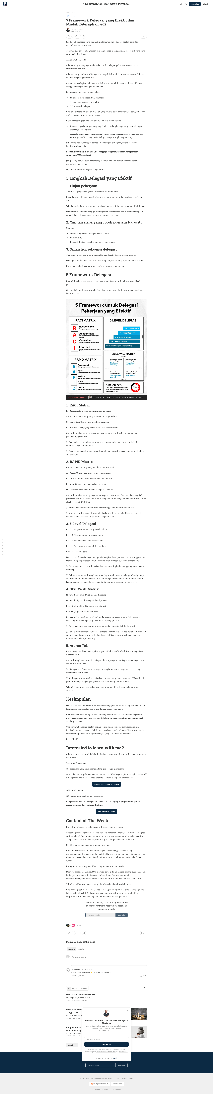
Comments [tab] (71, 949)
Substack (95, 1089)
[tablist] (75, 949)
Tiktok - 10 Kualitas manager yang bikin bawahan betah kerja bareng (98, 884)
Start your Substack (100, 1084)
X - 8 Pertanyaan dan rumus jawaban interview (88, 845)
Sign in (206, 4)
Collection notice (127, 1078)
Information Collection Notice (106, 1052)
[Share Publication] (185, 4)
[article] (106, 998)
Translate (71, 16)
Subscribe (195, 4)
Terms (117, 1078)
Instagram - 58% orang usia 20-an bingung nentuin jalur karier (95, 866)
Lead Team (70, 13)
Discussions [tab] (83, 988)
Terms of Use (117, 1049)
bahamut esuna (77, 969)
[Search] (181, 4)
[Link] (63, 178)
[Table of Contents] (2, 547)
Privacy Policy (123, 1052)
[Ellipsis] (146, 969)
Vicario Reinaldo (77, 29)
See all (70, 1045)
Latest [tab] (74, 988)
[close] (128, 1010)
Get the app (117, 1084)
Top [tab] (68, 988)
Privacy (110, 1078)
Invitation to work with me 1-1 (82, 994)
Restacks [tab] (81, 949)
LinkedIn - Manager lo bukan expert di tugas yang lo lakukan (94, 827)
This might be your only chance (78, 998)
